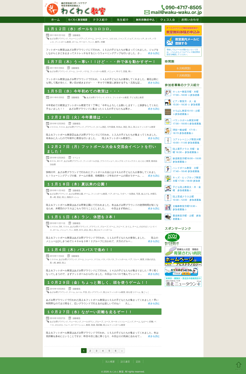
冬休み (119, 126)
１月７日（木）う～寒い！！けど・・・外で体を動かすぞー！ (101, 61)
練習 (59, 262)
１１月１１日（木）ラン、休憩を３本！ (82, 216)
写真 (138, 193)
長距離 (99, 324)
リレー (136, 259)
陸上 (130, 126)
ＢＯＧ (53, 160)
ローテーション (78, 324)
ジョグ (130, 38)
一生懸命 (131, 193)
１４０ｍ (54, 226)
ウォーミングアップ (78, 38)
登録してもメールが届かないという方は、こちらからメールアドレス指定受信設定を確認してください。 (183, 52)
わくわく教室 (75, 8)
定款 (138, 361)
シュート (89, 259)
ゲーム (91, 38)
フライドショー (107, 160)
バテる (86, 71)
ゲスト (109, 97)
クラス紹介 (100, 20)
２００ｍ (54, 126)
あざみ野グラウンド (59, 38)
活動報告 (76, 35)
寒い (130, 71)
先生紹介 (123, 20)
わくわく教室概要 (78, 20)
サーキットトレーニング (122, 321)
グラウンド (90, 126)
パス (103, 259)
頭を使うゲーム (133, 292)
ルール (79, 292)
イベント (76, 157)
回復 (125, 71)
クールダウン (88, 321)
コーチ (79, 71)
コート (105, 38)
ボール (75, 41)
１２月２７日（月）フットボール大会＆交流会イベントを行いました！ (101, 149)
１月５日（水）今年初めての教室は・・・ (84, 90)
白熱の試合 (150, 259)
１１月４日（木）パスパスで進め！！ (80, 249)
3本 (60, 226)
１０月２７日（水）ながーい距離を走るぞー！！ (90, 311)
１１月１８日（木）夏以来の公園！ (78, 183)
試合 (86, 229)
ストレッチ (139, 38)
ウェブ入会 (168, 20)
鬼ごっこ (145, 292)
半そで (119, 71)
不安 (85, 292)
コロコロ (113, 38)
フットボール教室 (63, 41)
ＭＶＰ (60, 160)
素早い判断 (100, 41)
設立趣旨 (125, 361)
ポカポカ (59, 324)
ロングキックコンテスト (126, 160)
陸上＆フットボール (103, 229)
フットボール (121, 259)
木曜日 (153, 193)
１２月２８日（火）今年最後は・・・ (79, 116)
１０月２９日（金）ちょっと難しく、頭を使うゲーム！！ (98, 282)
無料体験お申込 (145, 20)
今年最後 (111, 126)
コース (98, 38)
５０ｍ (62, 126)
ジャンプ (122, 38)
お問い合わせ (190, 20)
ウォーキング (75, 321)
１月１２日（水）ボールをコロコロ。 (80, 28)
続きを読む (154, 53)
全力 (81, 229)
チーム (87, 193)
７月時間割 (183, 75)
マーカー (83, 41)
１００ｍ (54, 259)
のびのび (143, 226)
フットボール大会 (91, 160)
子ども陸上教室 (137, 97)
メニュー (111, 71)
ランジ (91, 41)
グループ (104, 226)
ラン (71, 229)
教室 (142, 259)
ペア (110, 193)
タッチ (148, 38)
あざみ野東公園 (76, 193)
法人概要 (110, 361)
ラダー (123, 193)
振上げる (145, 193)
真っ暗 (53, 197)
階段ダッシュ (73, 197)
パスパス (110, 259)
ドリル (97, 259)
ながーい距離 (147, 321)
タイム (128, 226)
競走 (59, 197)
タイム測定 (101, 126)
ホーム (55, 20)
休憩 (76, 229)
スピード (120, 226)
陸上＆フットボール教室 (144, 126)
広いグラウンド (95, 292)
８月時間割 (183, 68)
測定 (125, 126)
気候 (93, 324)
